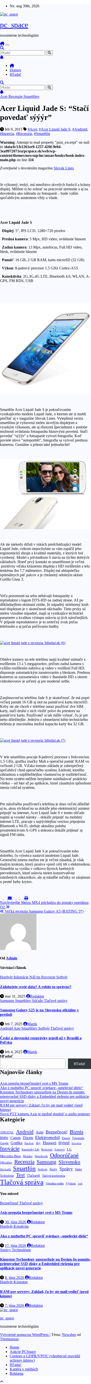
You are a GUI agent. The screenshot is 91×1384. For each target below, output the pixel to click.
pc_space (14, 24)
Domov (15, 70)
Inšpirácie (21, 977)
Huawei (49, 1142)
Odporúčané (64, 1155)
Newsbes (69, 1335)
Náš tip (35, 977)
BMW (4, 1138)
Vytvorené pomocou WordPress (25, 1335)
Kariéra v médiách (24, 1369)
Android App (10, 1028)
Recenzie (16, 96)
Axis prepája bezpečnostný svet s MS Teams (34, 1083)
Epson (66, 1138)
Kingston (21, 1282)
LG (69, 1149)
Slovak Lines (64, 168)
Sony (53, 1169)
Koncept (46, 1149)
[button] (2, 48)
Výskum (71, 1183)
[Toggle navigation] (7, 45)
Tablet (78, 1169)
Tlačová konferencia (53, 1175)
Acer (4, 96)
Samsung (7, 1001)
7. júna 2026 (15, 1305)
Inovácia (76, 1143)
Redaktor (37, 996)
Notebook (41, 1156)
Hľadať (15, 74)
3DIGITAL (7, 1132)
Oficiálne (6, 1162)
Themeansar (9, 1339)
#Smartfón (42, 134)
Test (20, 1175)
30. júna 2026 (16, 1222)
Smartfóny (32, 96)
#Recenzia (24, 134)
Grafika (16, 1143)
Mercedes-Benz (10, 1156)
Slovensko (69, 1162)
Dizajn (28, 1138)
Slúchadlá (5, 1169)
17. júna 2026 (16, 1245)
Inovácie (9, 1148)
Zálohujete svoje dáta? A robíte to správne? (35, 987)
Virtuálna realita (55, 1183)
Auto (39, 1132)
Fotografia (78, 1138)
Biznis (76, 1132)
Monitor (28, 1156)
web (80, 1183)
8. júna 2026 (15, 1278)
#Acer (32, 129)
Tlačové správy (55, 1001)
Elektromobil (47, 1137)
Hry (38, 1143)
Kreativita (21, 1226)
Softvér (61, 977)
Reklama (16, 1373)
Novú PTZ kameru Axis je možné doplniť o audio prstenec (45, 1114)
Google (4, 1143)
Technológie (7, 1175)
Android (24, 1132)
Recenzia (24, 1162)
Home (14, 1347)
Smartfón (24, 1168)
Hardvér (7, 977)
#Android (79, 129)
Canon (15, 1138)
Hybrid (63, 1143)
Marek (32, 1024)
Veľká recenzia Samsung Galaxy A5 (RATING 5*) (43, 911)
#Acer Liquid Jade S (54, 129)
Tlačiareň (33, 1175)
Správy (66, 1168)
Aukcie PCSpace (23, 1352)
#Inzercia (7, 134)
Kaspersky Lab (30, 1149)
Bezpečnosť (56, 1131)
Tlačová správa (21, 1182)
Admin (11, 958)
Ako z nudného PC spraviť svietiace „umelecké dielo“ (41, 1088)
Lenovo (60, 1149)
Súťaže (38, 1001)
